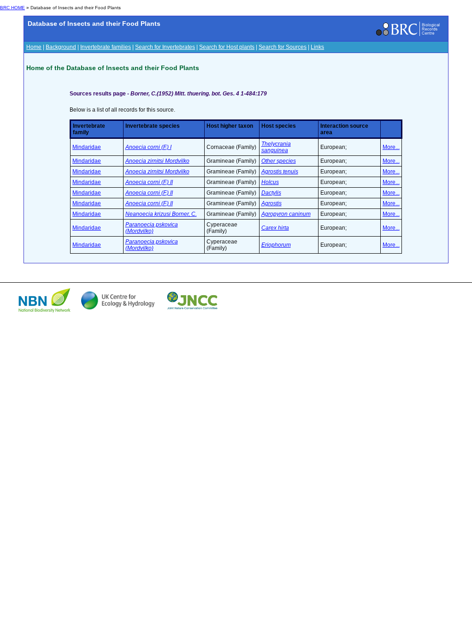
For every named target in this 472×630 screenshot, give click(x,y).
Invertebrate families (105, 47)
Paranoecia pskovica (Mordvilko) (151, 227)
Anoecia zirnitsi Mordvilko (157, 161)
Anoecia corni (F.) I (148, 147)
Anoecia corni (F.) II (149, 182)
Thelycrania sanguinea (276, 147)
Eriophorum (276, 245)
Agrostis (271, 203)
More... (391, 147)
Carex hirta (275, 228)
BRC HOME (12, 7)
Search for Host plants (226, 47)
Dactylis (271, 193)
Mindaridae (86, 147)
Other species (278, 161)
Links (317, 47)
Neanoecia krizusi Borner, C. (161, 214)
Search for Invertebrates (165, 47)
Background (61, 47)
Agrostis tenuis (279, 171)
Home (33, 47)
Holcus (270, 182)
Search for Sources (283, 47)
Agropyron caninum (286, 214)
